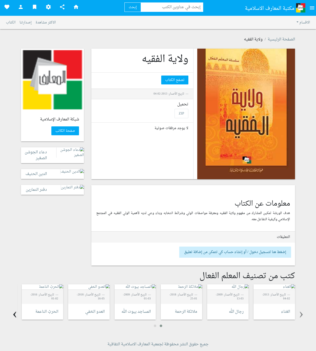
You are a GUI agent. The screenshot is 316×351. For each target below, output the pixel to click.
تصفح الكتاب (174, 80)
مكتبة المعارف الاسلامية (270, 8)
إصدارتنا (26, 22)
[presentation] (301, 314)
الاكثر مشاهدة (46, 22)
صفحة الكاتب (65, 131)
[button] (161, 325)
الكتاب (11, 22)
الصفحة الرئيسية (281, 39)
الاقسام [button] (304, 22)
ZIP (181, 113)
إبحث (133, 7)
